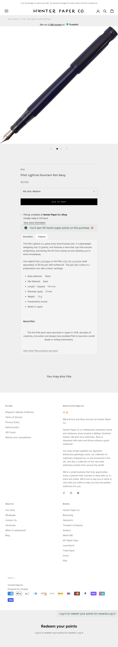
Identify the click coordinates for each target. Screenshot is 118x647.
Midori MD (68, 535)
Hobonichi (68, 520)
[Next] (66, 148)
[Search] (105, 11)
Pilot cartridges (43, 261)
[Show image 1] (57, 149)
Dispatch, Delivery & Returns (19, 412)
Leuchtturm (68, 545)
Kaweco (67, 530)
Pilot (24, 19)
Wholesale (10, 515)
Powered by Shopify (18, 589)
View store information (34, 222)
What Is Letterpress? (15, 530)
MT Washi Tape (70, 540)
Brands (16, 19)
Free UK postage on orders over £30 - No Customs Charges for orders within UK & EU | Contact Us (59, 3)
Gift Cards (10, 432)
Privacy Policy (12, 422)
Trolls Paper (69, 550)
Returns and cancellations (18, 437)
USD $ (10, 578)
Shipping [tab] (41, 236)
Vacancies (10, 525)
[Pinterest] (78, 493)
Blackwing (68, 515)
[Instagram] (71, 493)
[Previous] (51, 148)
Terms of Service (13, 417)
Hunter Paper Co (71, 510)
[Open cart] (111, 11)
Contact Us (11, 520)
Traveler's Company (73, 525)
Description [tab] (28, 236)
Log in (111, 613)
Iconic (66, 555)
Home (10, 19)
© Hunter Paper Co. (15, 585)
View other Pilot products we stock (40, 350)
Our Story (10, 510)
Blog (7, 535)
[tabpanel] (59, 297)
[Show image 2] (61, 149)
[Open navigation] (6, 11)
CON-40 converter (72, 261)
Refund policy (12, 427)
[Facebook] (64, 493)
